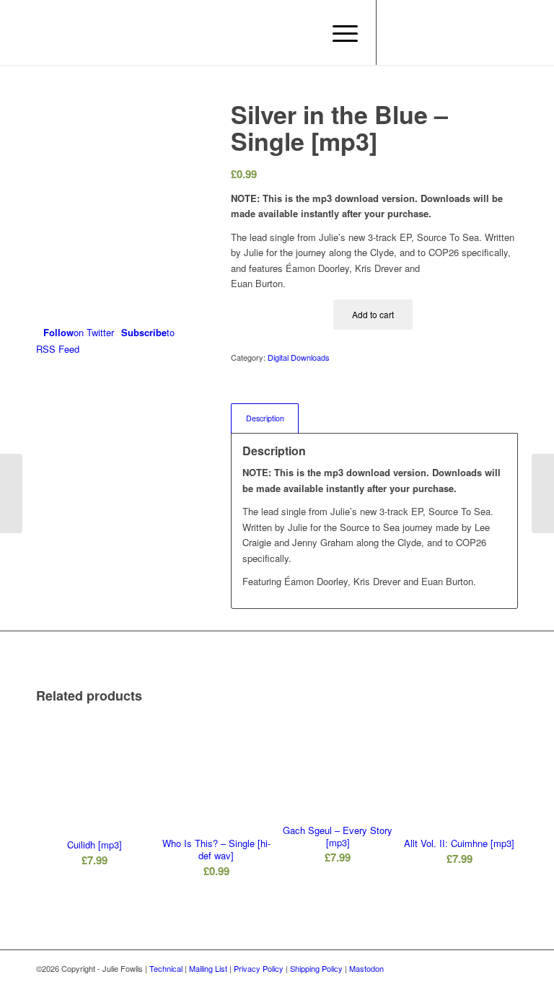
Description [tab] (265, 418)
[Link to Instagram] (464, 32)
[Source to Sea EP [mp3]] (543, 493)
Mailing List (208, 968)
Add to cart (373, 314)
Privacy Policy (258, 968)
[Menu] (338, 32)
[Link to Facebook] (399, 32)
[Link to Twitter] (420, 32)
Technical (166, 968)
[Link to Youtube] (442, 32)
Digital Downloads (299, 357)
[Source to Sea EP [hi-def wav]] (11, 493)
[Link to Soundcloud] (485, 32)
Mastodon (366, 968)
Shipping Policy (316, 968)
